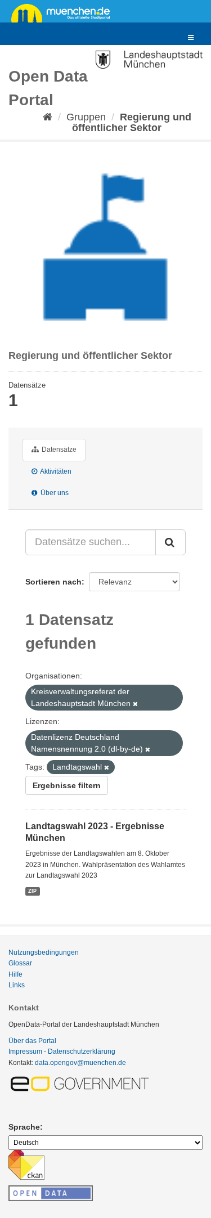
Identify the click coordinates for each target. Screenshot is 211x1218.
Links (16, 985)
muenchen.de (64, 12)
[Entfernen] (135, 703)
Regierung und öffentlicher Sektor (131, 122)
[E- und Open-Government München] (81, 1083)
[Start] (47, 117)
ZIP (32, 891)
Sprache (24, 1126)
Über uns (54, 493)
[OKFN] (50, 1190)
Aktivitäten (55, 471)
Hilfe (15, 974)
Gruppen (86, 117)
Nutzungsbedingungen (43, 952)
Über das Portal (32, 1041)
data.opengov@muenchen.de (80, 1063)
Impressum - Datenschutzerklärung (61, 1051)
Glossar (20, 963)
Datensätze (58, 449)
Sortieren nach (53, 581)
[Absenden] (170, 542)
